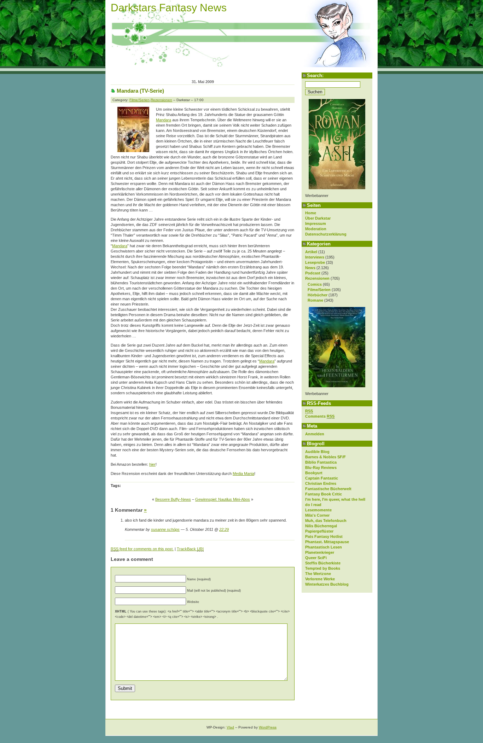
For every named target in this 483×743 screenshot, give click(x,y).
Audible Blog (317, 451)
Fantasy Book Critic (323, 494)
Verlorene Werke (320, 579)
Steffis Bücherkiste (323, 563)
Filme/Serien (319, 290)
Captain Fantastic (321, 478)
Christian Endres (320, 483)
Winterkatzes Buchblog (327, 584)
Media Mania (243, 473)
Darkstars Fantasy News (169, 7)
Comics (315, 284)
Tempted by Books (322, 568)
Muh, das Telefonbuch (326, 520)
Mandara (163, 120)
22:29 (224, 529)
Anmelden (314, 434)
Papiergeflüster (319, 531)
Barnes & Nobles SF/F (325, 457)
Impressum (315, 223)
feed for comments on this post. (142, 549)
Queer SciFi (316, 558)
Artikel (311, 252)
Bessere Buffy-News (173, 499)
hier (152, 464)
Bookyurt (313, 473)
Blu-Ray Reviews (321, 467)
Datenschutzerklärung (326, 234)
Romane (315, 300)
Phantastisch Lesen (323, 547)
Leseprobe (315, 262)
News (310, 268)
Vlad (230, 727)
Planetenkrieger (319, 552)
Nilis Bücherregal (321, 526)
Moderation (315, 229)
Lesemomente (318, 510)
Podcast (312, 273)
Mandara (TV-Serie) (140, 91)
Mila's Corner (317, 515)
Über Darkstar (318, 218)
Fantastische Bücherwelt (328, 489)
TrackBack (190, 549)
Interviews (314, 257)
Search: (315, 75)
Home (310, 213)
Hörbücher (317, 295)
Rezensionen (317, 278)
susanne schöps (165, 529)
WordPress (268, 727)
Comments (319, 416)
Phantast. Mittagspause (327, 542)
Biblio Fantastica (321, 462)
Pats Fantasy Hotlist (324, 536)
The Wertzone (318, 573)
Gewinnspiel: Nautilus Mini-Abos (222, 499)
